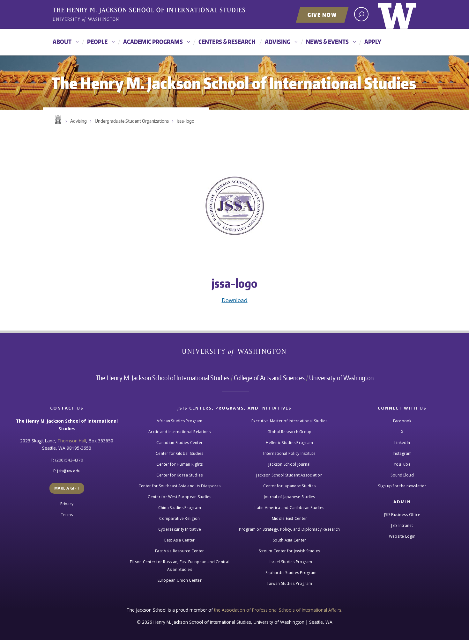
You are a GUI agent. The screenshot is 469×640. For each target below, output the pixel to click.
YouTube (402, 464)
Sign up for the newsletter (402, 486)
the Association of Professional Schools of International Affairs (277, 610)
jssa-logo (185, 121)
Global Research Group (289, 431)
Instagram (402, 453)
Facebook (402, 421)
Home (57, 119)
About (62, 42)
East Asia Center (179, 540)
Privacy (67, 503)
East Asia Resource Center (179, 551)
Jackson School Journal (289, 464)
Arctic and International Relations (179, 431)
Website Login (402, 536)
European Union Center (180, 580)
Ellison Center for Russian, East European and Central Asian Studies (179, 565)
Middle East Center (289, 518)
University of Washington (397, 14)
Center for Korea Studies (179, 475)
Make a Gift (66, 488)
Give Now (322, 14)
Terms (67, 514)
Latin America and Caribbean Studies (289, 507)
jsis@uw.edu (68, 471)
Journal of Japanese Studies (289, 496)
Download (235, 300)
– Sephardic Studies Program (289, 572)
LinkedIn (402, 442)
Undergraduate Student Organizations (132, 121)
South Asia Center (289, 540)
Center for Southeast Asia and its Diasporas (179, 486)
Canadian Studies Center (179, 442)
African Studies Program (179, 421)
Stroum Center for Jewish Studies (289, 551)
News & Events (327, 42)
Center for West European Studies (179, 496)
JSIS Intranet (402, 525)
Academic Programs (153, 42)
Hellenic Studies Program (289, 442)
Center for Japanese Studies (289, 486)
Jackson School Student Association (289, 475)
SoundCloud (402, 475)
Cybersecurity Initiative (179, 529)
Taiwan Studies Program (289, 583)
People (97, 42)
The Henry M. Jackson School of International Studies (162, 378)
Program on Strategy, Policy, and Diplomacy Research (289, 529)
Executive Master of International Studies (289, 421)
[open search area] (361, 14)
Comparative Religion (179, 518)
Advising (277, 42)
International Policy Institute (289, 453)
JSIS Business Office (402, 514)
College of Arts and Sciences (269, 378)
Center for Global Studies (179, 453)
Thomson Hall (71, 441)
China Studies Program (179, 507)
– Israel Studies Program (289, 561)
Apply (372, 42)
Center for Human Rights (179, 464)
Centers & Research (227, 42)
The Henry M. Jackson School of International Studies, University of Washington (150, 15)
